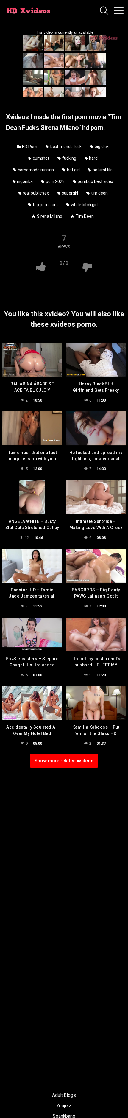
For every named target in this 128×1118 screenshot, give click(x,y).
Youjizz (64, 1105)
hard (93, 158)
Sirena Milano (49, 216)
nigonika (24, 181)
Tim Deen (84, 216)
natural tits (102, 169)
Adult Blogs (64, 1095)
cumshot (40, 158)
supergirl (69, 193)
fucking (68, 158)
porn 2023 (55, 181)
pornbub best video (95, 181)
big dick (101, 146)
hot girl (72, 169)
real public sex (35, 193)
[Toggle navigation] (119, 10)
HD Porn (29, 146)
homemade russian (35, 169)
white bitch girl (84, 204)
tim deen (98, 193)
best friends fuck (65, 146)
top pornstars (45, 204)
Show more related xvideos (64, 761)
